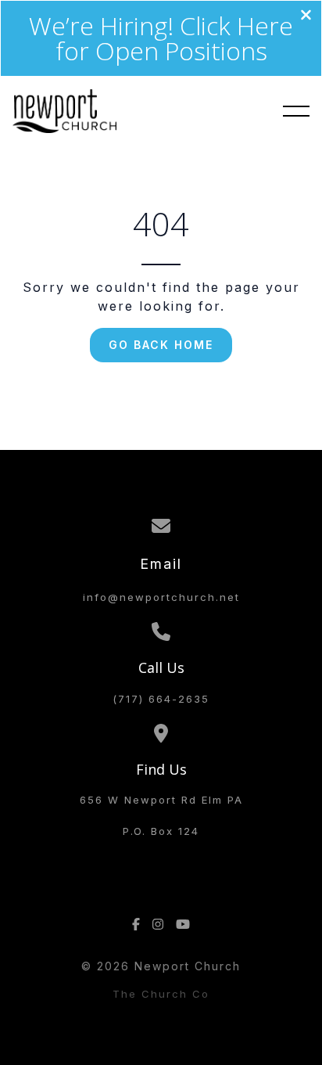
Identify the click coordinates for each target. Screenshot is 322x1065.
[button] (296, 111)
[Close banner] (306, 16)
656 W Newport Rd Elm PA (161, 799)
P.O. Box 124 (161, 831)
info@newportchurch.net (161, 597)
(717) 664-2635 (161, 699)
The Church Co (161, 994)
